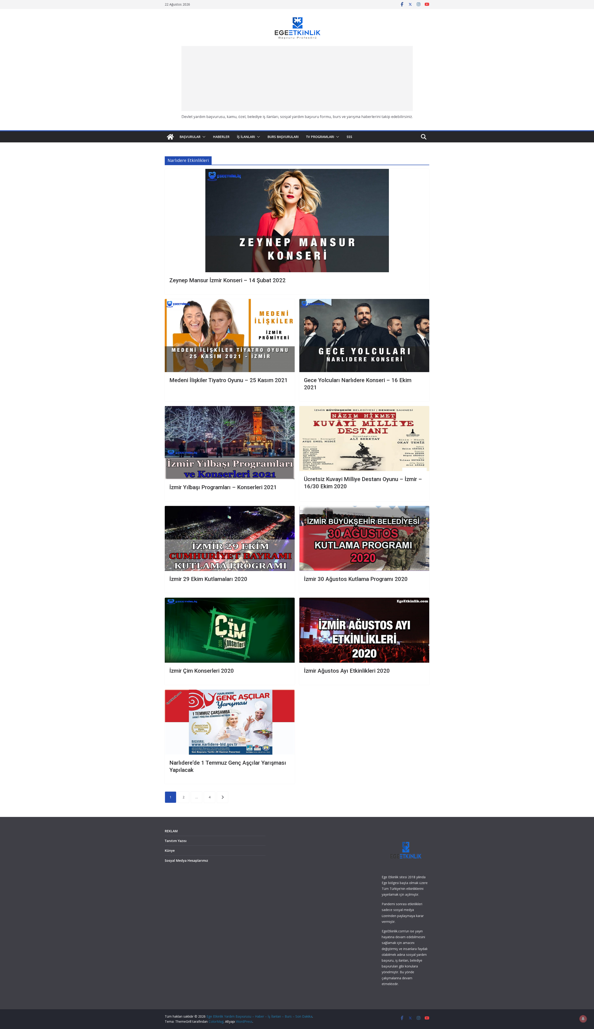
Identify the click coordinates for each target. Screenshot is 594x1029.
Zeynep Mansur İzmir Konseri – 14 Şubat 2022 (227, 280)
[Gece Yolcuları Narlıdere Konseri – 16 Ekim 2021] (364, 335)
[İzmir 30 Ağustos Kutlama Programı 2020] (364, 538)
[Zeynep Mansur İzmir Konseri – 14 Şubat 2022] (297, 220)
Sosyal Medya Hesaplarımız (186, 860)
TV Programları (320, 136)
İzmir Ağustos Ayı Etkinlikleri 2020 (347, 671)
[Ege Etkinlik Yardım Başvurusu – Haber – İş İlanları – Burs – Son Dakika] (170, 136)
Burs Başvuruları (283, 136)
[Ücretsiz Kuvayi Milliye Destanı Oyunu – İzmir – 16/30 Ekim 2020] (364, 438)
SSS (349, 136)
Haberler (221, 136)
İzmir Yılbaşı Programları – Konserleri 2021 (223, 487)
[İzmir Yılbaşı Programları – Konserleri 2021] (230, 442)
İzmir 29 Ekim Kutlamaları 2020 (208, 579)
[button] (203, 137)
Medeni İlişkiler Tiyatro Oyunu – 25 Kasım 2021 (228, 380)
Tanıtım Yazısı (176, 841)
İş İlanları (246, 136)
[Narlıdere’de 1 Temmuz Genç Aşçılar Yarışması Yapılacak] (230, 722)
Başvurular (190, 136)
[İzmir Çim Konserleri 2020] (230, 630)
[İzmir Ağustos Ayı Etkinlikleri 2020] (364, 630)
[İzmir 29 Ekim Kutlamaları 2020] (230, 538)
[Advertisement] (297, 78)
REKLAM (171, 831)
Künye (170, 850)
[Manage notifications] (583, 1018)
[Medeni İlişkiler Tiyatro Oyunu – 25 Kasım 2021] (230, 335)
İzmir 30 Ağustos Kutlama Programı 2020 (356, 579)
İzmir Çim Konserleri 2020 (201, 671)
